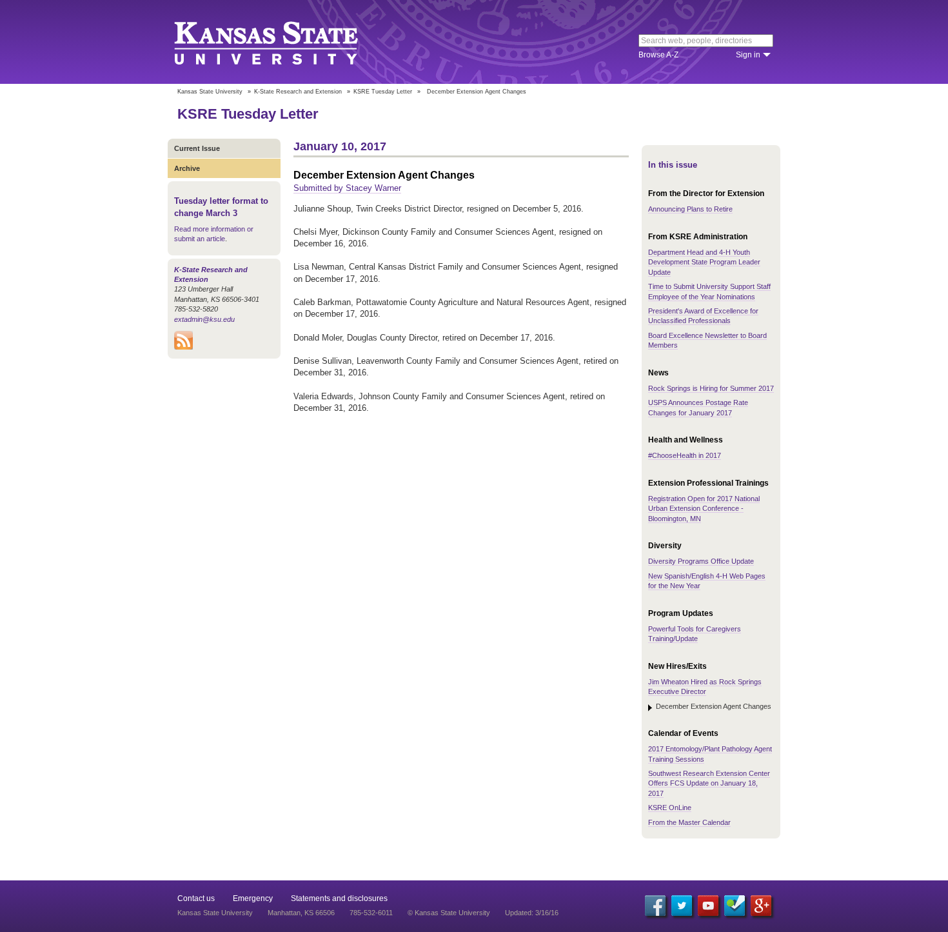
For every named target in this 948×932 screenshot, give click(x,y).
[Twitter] (681, 905)
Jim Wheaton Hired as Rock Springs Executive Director (705, 686)
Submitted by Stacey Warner (347, 188)
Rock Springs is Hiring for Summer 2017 (711, 388)
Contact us (196, 898)
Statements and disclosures (339, 898)
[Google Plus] (761, 905)
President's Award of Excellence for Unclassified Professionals (703, 315)
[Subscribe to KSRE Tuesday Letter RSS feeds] (183, 347)
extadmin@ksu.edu (204, 319)
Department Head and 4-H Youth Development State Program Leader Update (704, 262)
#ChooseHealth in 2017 (684, 455)
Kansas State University (282, 42)
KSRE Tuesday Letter (382, 91)
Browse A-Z (658, 54)
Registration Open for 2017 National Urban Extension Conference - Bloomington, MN (704, 508)
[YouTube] (708, 905)
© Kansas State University (449, 913)
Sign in (748, 54)
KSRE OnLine (669, 807)
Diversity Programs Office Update (701, 561)
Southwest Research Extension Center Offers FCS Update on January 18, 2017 (709, 783)
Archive (187, 168)
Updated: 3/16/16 (531, 913)
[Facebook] (655, 905)
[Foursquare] (734, 905)
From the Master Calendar (689, 822)
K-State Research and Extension (298, 91)
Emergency (253, 898)
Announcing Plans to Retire (690, 209)
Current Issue (197, 148)
